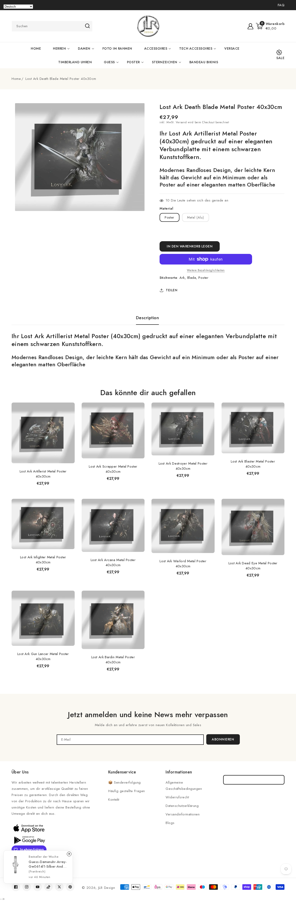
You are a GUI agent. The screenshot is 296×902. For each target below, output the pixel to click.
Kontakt (113, 799)
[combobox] (52, 26)
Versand (181, 122)
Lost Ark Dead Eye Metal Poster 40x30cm (253, 566)
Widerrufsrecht (177, 797)
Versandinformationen (183, 814)
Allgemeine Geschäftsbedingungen (184, 785)
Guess (109, 62)
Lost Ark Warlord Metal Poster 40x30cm (183, 564)
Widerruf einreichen (254, 780)
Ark (182, 277)
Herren (59, 48)
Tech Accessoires (195, 48)
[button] (270, 26)
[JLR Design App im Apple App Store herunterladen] (29, 828)
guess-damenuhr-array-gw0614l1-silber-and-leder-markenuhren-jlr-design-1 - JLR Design (48, 864)
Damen (84, 48)
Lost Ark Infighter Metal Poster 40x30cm (43, 560)
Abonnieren (223, 739)
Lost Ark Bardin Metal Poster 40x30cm (113, 660)
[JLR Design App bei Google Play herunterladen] (29, 839)
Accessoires (155, 48)
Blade (191, 277)
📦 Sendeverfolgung (124, 782)
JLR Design (106, 887)
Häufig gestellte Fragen (126, 791)
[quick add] (69, 402)
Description (147, 318)
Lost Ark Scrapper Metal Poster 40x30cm (113, 469)
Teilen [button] (171, 290)
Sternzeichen (164, 62)
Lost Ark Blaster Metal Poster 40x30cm (253, 464)
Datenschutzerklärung (182, 805)
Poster (133, 62)
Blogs (170, 822)
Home (16, 78)
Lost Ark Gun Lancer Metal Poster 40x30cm (43, 656)
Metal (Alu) (195, 217)
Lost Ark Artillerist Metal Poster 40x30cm (43, 474)
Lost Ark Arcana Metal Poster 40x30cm (113, 562)
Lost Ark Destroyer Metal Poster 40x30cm (183, 466)
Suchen (87, 26)
